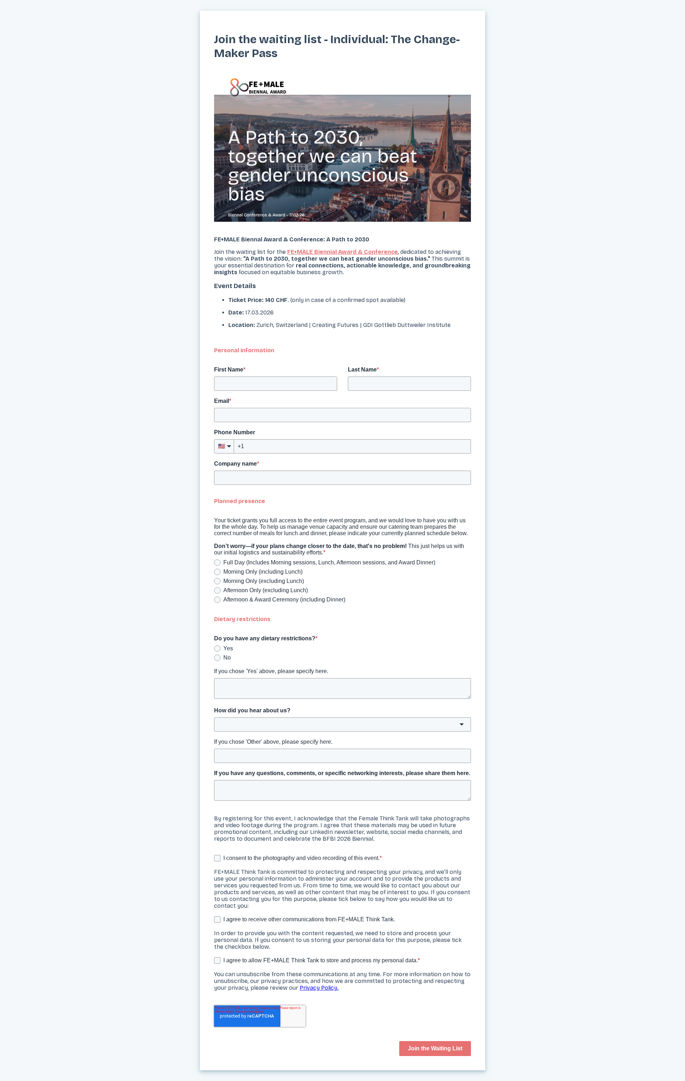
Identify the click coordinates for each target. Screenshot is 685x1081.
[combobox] (342, 724)
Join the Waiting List (435, 1048)
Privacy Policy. (319, 987)
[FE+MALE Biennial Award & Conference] (342, 149)
